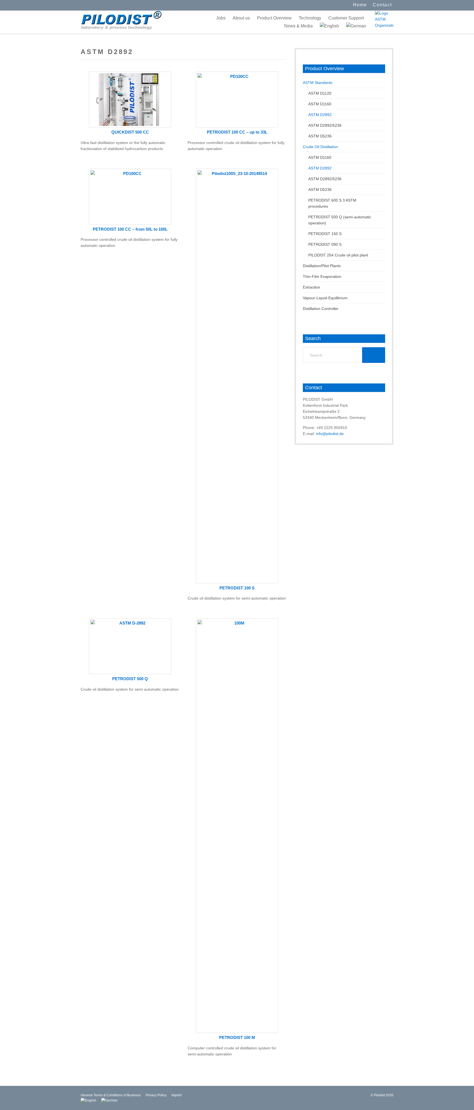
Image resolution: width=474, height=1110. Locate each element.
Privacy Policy (156, 1095)
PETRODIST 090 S (325, 244)
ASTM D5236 (320, 136)
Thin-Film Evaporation (322, 276)
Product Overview (274, 18)
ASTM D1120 (319, 93)
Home (360, 4)
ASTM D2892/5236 (325, 125)
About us (241, 18)
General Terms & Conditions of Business (111, 1095)
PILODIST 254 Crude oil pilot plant (338, 255)
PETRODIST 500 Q (130, 678)
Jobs (220, 18)
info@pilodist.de (330, 433)
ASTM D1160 (319, 104)
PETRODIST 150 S (325, 233)
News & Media (298, 26)
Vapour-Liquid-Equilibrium (325, 298)
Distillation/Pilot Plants (322, 266)
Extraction (311, 287)
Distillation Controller (320, 308)
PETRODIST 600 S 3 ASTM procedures (332, 203)
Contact (382, 4)
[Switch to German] (356, 26)
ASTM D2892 (320, 114)
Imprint (176, 1095)
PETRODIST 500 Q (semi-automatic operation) (339, 220)
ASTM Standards (317, 82)
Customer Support (346, 18)
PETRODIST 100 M (237, 1037)
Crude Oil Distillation (320, 147)
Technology (310, 18)
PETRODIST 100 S (237, 588)
